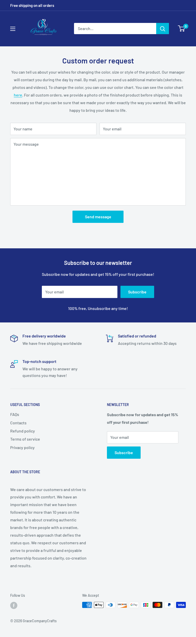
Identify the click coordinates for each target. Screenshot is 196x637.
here (18, 94)
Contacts (18, 422)
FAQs (14, 414)
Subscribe (137, 291)
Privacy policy (22, 447)
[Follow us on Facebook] (13, 605)
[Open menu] (12, 29)
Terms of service (25, 439)
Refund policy (22, 430)
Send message (98, 216)
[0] (181, 28)
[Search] (162, 28)
